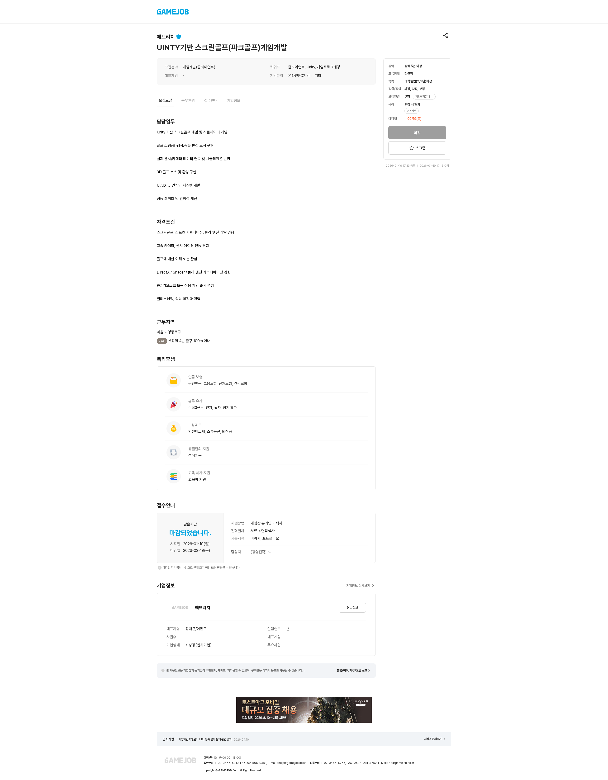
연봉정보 (352, 608)
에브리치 (166, 37)
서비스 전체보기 (433, 739)
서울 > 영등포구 (169, 332)
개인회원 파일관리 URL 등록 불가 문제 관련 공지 (214, 739)
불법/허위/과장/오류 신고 (352, 670)
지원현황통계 (422, 96)
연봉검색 (411, 111)
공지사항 (168, 739)
